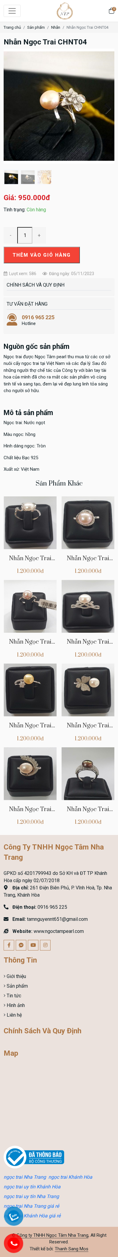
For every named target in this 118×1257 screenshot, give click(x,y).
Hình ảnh (15, 1005)
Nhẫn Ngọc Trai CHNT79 (88, 562)
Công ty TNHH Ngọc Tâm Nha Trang (52, 1235)
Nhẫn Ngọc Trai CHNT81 (88, 729)
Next (105, 107)
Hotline (38, 320)
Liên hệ (13, 1015)
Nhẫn (55, 27)
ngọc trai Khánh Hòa (70, 1177)
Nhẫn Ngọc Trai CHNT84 (88, 645)
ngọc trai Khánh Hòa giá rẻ (32, 1216)
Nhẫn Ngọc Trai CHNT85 (30, 645)
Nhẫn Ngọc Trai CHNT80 (88, 813)
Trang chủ (12, 27)
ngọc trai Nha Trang (25, 1177)
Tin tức (13, 996)
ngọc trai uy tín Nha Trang (31, 1196)
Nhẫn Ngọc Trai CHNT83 (30, 562)
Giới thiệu (15, 976)
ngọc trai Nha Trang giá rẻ (31, 1206)
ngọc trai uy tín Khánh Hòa (32, 1187)
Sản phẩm (36, 27)
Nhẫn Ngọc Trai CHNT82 (30, 729)
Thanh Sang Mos (71, 1249)
